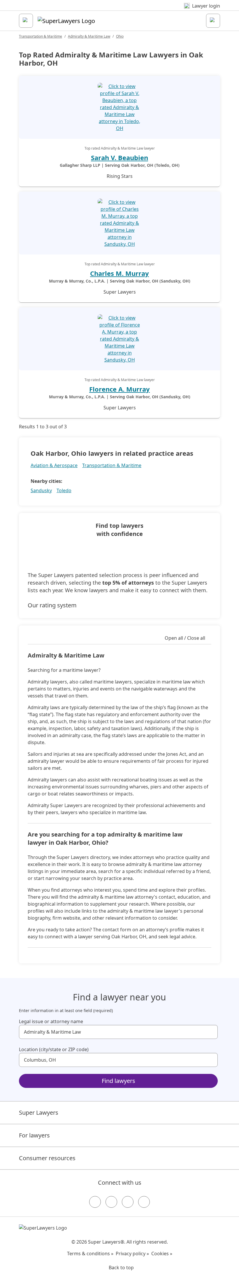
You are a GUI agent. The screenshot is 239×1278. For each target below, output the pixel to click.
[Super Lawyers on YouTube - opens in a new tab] (127, 1202)
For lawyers (34, 1135)
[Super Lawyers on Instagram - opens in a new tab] (111, 1202)
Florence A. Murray (119, 389)
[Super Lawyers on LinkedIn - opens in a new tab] (144, 1202)
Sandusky (41, 490)
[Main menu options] (26, 21)
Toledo (64, 490)
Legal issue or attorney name (51, 1021)
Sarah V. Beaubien (119, 157)
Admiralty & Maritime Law (89, 36)
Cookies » (161, 1253)
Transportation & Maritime (40, 36)
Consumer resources (47, 1158)
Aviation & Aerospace (54, 465)
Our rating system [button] (52, 605)
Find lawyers (118, 1081)
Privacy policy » (132, 1253)
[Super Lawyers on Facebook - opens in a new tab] (95, 1202)
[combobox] (118, 1032)
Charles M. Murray (119, 273)
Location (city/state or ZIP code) (54, 1049)
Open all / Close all (185, 638)
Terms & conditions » (90, 1253)
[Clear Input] (210, 1031)
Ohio (120, 36)
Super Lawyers (38, 1112)
